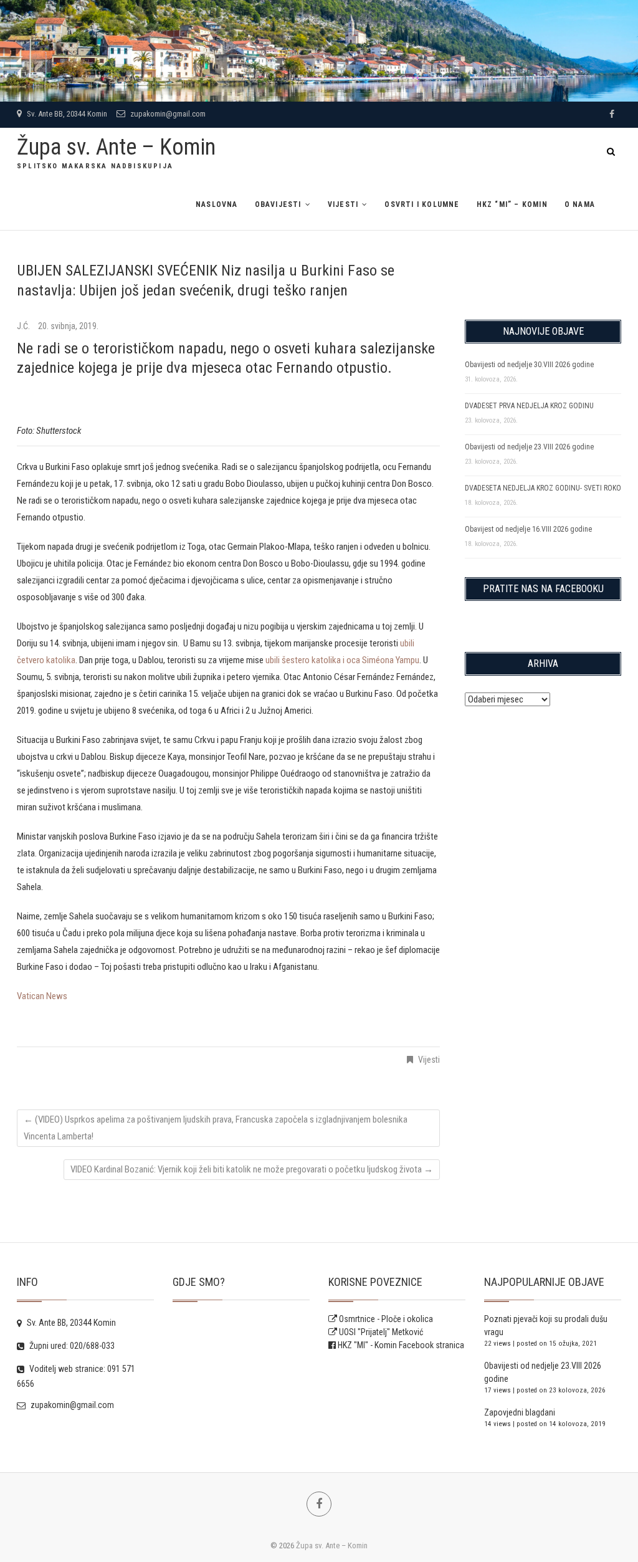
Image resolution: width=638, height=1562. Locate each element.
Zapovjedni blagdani (519, 1412)
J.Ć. (24, 326)
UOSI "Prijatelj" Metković (380, 1332)
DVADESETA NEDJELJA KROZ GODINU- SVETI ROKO (543, 488)
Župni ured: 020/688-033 (71, 1346)
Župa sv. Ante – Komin (116, 147)
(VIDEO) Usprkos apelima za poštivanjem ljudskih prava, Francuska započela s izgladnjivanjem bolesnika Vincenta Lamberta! (215, 1128)
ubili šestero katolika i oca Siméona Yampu (342, 660)
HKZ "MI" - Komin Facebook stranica (401, 1345)
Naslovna (217, 204)
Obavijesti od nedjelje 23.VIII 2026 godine (529, 447)
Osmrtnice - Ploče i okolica (385, 1319)
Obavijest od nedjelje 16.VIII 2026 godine (528, 529)
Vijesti (343, 204)
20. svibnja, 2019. (68, 326)
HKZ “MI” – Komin (512, 204)
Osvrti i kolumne (421, 204)
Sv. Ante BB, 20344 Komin (66, 113)
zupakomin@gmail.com (167, 113)
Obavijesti (278, 204)
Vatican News (42, 996)
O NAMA (579, 204)
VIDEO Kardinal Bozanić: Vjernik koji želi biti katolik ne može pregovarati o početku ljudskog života (251, 1169)
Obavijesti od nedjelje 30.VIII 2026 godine (529, 364)
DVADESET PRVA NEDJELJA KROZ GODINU (529, 405)
